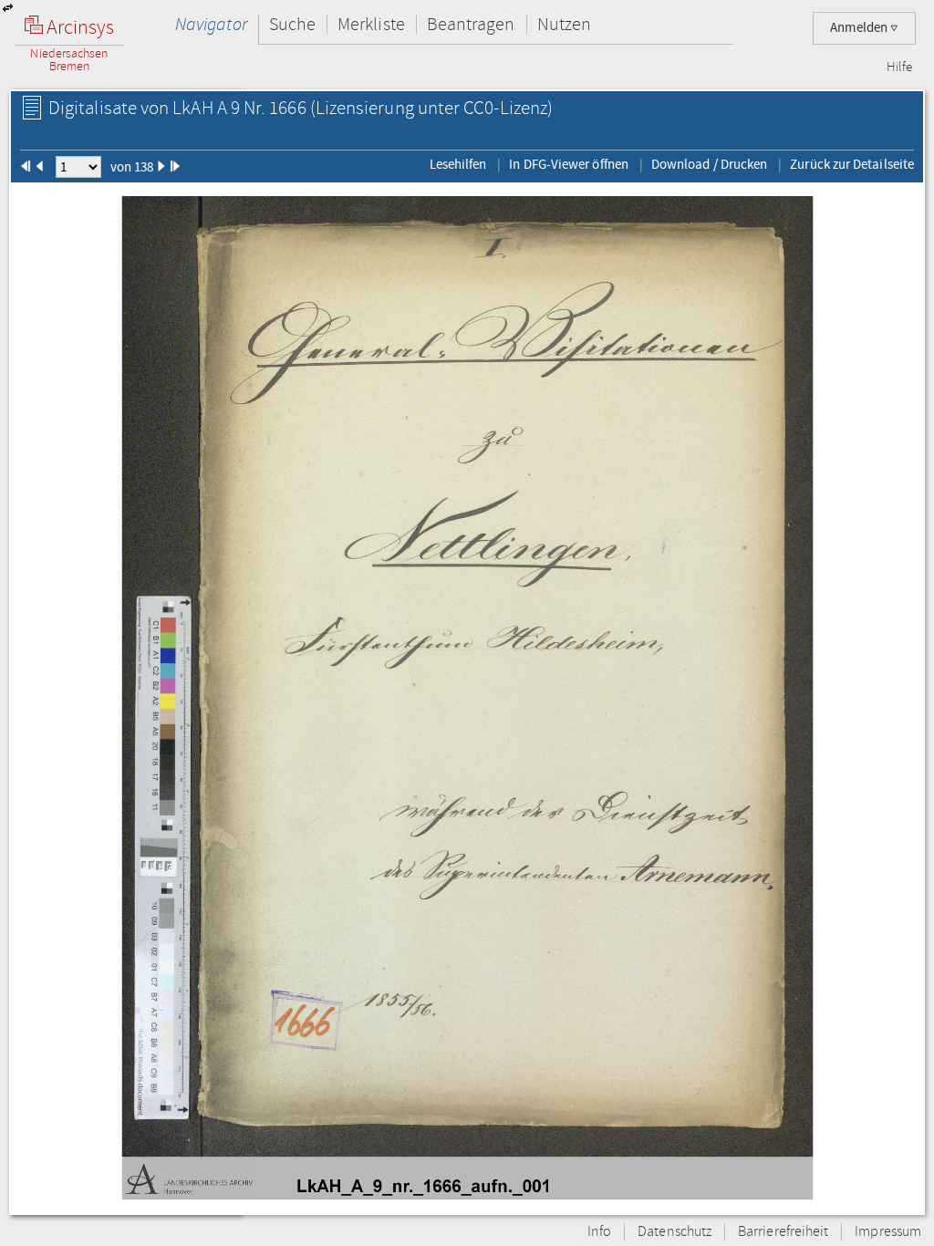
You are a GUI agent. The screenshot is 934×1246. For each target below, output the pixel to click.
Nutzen (564, 24)
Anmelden (860, 27)
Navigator (211, 24)
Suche (292, 24)
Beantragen (471, 24)
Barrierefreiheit (783, 1232)
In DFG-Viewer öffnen (568, 164)
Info (599, 1232)
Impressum (888, 1232)
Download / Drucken (709, 164)
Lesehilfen (458, 164)
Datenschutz (674, 1232)
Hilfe (899, 67)
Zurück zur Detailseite (852, 164)
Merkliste (371, 24)
